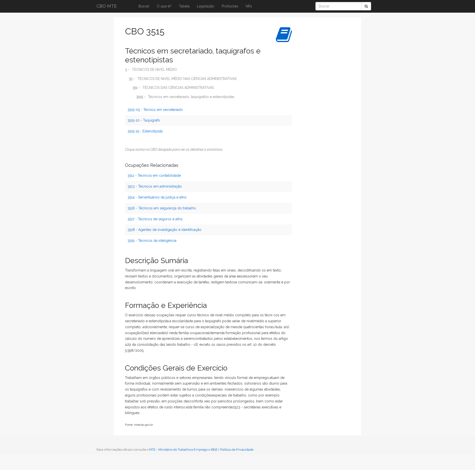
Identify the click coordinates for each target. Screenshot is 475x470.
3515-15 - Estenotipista (145, 131)
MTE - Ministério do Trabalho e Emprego (178, 449)
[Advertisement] (315, 98)
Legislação (205, 6)
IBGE (214, 449)
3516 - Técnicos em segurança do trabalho (161, 208)
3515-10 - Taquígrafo (143, 120)
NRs (249, 6)
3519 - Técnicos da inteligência (151, 241)
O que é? (164, 6)
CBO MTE (106, 6)
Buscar (144, 6)
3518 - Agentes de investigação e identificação (164, 230)
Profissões (230, 6)
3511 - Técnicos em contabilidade (154, 175)
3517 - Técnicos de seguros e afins (155, 219)
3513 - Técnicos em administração (154, 186)
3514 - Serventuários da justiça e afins (157, 197)
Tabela (184, 6)
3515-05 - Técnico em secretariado (155, 110)
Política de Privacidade (236, 449)
